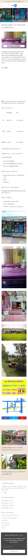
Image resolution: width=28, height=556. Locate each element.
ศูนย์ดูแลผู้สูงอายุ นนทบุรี (7, 503)
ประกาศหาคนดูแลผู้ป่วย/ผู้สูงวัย (9, 518)
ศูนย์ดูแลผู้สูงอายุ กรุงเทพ (7, 500)
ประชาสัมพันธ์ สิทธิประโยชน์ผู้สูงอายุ (14, 1)
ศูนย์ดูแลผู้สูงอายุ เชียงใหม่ (8, 505)
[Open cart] (26, 5)
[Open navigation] (1, 5)
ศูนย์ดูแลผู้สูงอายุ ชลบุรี (7, 508)
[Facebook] (2, 493)
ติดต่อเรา (4, 528)
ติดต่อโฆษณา (5, 520)
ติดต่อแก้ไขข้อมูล (6, 523)
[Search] (24, 5)
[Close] (25, 533)
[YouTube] (5, 493)
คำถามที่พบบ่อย (5, 525)
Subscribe (14, 551)
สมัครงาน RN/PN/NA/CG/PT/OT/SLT (10, 515)
